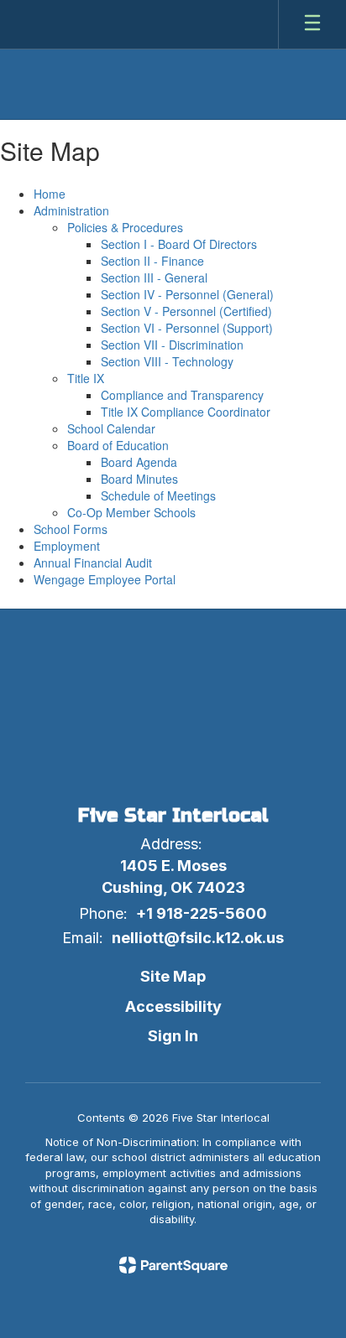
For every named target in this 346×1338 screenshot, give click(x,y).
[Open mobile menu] (312, 24)
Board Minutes (139, 478)
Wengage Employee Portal (105, 579)
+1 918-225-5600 (201, 913)
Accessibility (173, 1006)
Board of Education (118, 445)
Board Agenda (139, 462)
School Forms (70, 529)
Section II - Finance (152, 260)
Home (50, 193)
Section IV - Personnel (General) (187, 294)
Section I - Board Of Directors (179, 244)
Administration (71, 210)
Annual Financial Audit (93, 562)
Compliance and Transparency (182, 394)
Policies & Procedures (125, 227)
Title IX (85, 378)
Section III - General (154, 277)
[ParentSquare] (173, 1265)
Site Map (173, 976)
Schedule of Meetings (158, 495)
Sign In (173, 1036)
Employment (67, 545)
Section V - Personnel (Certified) (186, 311)
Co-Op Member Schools (131, 512)
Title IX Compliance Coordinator (185, 411)
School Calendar (111, 428)
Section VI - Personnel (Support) (187, 327)
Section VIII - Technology (167, 361)
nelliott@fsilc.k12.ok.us (198, 937)
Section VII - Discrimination (172, 344)
